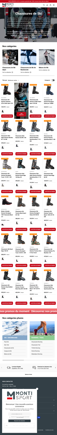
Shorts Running (35, 351)
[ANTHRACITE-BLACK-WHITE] (45, 147)
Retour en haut (28, 374)
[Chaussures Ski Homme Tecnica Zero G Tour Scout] (35, 239)
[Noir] (2, 111)
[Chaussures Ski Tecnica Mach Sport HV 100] (21, 201)
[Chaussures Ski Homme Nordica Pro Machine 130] (50, 239)
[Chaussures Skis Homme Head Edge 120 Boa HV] (21, 164)
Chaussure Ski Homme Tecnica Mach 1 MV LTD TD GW (49, 214)
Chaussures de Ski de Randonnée (28, 69)
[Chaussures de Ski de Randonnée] (28, 57)
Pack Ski (6, 342)
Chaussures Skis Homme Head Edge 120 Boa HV (20, 175)
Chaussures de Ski (9, 348)
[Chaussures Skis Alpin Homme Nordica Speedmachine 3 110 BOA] (35, 164)
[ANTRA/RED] (2, 258)
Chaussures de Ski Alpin (8, 69)
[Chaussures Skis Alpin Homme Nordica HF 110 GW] (7, 126)
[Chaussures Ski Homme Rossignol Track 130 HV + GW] (21, 239)
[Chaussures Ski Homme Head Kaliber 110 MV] (7, 275)
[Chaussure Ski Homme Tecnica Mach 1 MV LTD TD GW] (50, 201)
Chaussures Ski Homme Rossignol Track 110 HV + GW (6, 175)
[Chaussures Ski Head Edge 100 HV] (7, 239)
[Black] (45, 224)
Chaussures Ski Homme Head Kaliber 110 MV (7, 286)
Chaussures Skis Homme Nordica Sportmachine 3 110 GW (35, 138)
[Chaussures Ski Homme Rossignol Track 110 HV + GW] (7, 164)
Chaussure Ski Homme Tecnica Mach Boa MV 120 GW (21, 287)
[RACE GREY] (17, 222)
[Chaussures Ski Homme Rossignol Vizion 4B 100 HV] (35, 201)
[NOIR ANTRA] (45, 260)
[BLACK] (2, 224)
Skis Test (6, 345)
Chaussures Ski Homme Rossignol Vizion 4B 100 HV (34, 213)
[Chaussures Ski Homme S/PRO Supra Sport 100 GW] (35, 90)
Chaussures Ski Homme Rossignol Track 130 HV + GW (20, 251)
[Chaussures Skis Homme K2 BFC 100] (21, 126)
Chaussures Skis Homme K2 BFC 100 (20, 136)
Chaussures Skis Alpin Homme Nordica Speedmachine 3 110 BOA (35, 176)
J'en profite (21, 114)
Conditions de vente (49, 430)
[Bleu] (45, 111)
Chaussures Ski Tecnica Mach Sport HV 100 (20, 213)
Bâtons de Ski (43, 67)
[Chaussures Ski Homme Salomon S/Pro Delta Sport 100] (7, 90)
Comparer (47, 80)
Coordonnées (40, 430)
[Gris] (17, 145)
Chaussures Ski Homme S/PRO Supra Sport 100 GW (35, 101)
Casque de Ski (8, 351)
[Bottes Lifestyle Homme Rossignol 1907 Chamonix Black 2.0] (7, 201)
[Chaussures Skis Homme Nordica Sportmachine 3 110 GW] (35, 126)
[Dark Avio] (17, 296)
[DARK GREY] (2, 185)
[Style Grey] (17, 260)
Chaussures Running (36, 342)
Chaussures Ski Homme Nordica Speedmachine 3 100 (49, 137)
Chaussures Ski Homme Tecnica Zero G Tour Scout (35, 250)
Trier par (4, 80)
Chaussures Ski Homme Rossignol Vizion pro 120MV (49, 101)
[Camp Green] (31, 260)
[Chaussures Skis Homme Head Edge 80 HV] (50, 164)
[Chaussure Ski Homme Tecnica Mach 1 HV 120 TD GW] (35, 275)
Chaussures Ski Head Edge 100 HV (7, 250)
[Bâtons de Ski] (47, 57)
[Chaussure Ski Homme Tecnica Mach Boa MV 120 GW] (21, 275)
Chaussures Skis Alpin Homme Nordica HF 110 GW (7, 137)
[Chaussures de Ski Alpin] (10, 57)
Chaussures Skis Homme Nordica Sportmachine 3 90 (49, 287)
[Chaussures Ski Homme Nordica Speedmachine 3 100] (50, 126)
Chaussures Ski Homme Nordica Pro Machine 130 (49, 251)
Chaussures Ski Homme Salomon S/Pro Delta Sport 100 (7, 101)
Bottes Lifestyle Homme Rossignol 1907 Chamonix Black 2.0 (7, 214)
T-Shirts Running (35, 348)
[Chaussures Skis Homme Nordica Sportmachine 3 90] (50, 275)
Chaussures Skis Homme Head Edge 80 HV (49, 175)
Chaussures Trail (35, 345)
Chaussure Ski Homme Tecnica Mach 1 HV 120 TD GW (35, 287)
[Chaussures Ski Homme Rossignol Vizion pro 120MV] (50, 90)
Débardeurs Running (36, 354)
